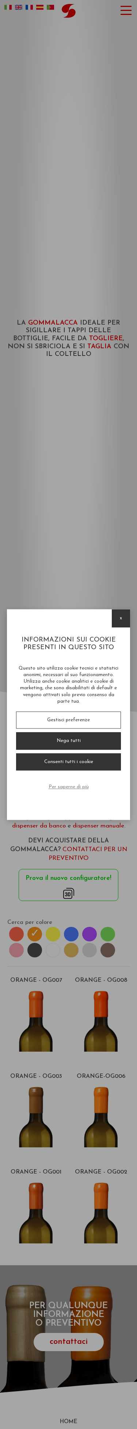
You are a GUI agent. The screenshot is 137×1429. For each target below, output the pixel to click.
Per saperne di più (69, 787)
